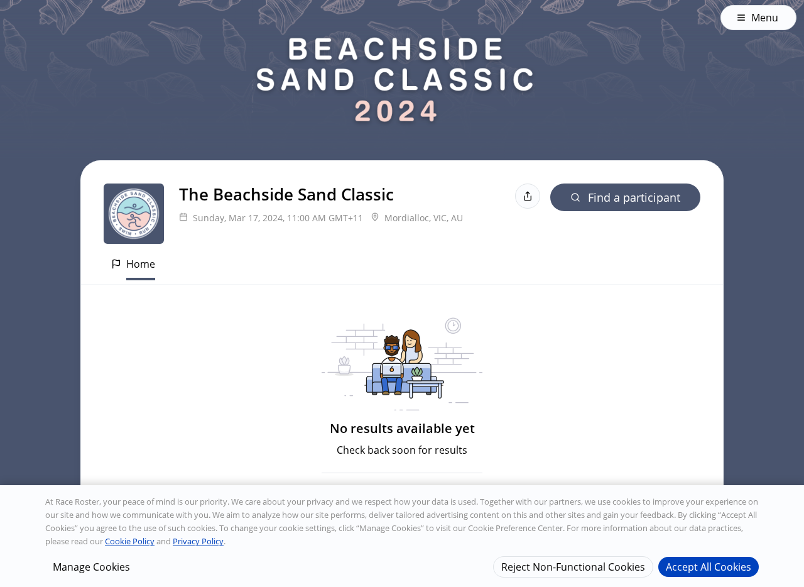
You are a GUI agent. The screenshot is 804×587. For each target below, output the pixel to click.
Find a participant (634, 197)
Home (140, 264)
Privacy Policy (198, 541)
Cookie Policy (130, 541)
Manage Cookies (91, 566)
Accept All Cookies (708, 566)
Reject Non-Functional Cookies (573, 566)
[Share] (527, 196)
